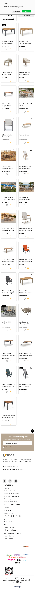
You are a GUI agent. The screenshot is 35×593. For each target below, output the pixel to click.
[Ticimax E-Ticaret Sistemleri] (17, 587)
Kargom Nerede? (9, 527)
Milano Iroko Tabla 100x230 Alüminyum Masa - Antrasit (26, 354)
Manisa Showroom (9, 536)
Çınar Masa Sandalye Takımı (26, 105)
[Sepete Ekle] (10, 49)
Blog (5, 524)
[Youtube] (16, 481)
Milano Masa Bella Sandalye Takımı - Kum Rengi (8, 229)
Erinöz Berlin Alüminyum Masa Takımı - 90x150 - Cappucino (25, 323)
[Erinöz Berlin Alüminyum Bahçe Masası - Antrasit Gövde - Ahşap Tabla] (9, 342)
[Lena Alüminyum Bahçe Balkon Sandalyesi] (26, 374)
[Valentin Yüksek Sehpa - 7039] (9, 93)
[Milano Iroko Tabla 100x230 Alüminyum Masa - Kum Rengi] (9, 249)
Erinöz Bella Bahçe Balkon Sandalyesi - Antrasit (8, 292)
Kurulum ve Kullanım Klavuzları (13, 533)
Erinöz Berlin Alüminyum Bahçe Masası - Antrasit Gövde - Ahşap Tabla (9, 354)
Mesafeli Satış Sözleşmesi (11, 493)
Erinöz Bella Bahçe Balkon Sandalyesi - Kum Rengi (26, 229)
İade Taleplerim (9, 513)
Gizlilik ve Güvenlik (9, 491)
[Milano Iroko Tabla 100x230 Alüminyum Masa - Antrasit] (26, 342)
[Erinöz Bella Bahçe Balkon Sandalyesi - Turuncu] (26, 249)
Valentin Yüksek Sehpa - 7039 (7, 105)
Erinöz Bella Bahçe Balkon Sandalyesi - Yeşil (8, 385)
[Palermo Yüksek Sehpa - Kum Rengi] (26, 31)
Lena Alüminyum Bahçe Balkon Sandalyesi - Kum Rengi (25, 167)
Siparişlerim (7, 510)
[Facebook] (4, 481)
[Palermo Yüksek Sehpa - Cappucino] (26, 280)
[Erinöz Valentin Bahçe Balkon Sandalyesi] (9, 124)
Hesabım (6, 507)
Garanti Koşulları (9, 499)
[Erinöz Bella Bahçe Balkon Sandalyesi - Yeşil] (9, 374)
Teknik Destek (8, 538)
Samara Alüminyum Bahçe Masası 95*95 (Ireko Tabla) (8, 416)
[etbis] (17, 571)
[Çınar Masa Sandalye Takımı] (26, 93)
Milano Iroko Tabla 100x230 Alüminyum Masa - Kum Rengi (9, 261)
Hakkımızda (7, 488)
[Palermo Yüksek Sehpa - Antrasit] (9, 31)
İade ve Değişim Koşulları (11, 501)
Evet (26, 11)
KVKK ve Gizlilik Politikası (11, 496)
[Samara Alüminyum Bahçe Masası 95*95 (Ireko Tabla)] (9, 405)
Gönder (29, 444)
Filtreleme (26, 15)
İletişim (6, 519)
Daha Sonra (16, 11)
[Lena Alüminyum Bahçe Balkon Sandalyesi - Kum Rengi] (26, 155)
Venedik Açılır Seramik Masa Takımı (24, 198)
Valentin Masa (24, 135)
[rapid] (26, 546)
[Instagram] (10, 481)
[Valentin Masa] (26, 124)
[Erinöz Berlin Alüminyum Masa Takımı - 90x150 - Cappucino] (26, 311)
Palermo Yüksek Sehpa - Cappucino (25, 292)
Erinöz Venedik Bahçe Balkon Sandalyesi (24, 73)
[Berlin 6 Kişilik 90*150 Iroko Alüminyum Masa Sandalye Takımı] (9, 311)
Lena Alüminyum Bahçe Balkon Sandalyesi (25, 385)
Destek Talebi (8, 522)
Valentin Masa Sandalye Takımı (7, 167)
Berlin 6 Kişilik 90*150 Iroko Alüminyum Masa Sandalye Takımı (7, 323)
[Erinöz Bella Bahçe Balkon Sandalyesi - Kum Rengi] (26, 218)
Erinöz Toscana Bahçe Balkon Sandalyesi (7, 73)
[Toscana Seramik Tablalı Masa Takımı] (9, 187)
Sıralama (9, 15)
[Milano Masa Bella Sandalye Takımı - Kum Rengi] (9, 218)
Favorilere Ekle (7, 49)
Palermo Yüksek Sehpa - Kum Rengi (25, 42)
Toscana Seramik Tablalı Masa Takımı (8, 198)
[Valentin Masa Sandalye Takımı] (9, 155)
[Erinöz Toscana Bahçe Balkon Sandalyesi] (9, 62)
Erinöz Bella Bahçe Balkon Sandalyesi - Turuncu (26, 261)
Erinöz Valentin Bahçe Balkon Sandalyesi (7, 136)
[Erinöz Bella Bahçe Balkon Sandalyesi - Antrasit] (9, 280)
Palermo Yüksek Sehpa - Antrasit (7, 42)
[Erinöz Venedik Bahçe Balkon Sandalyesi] (26, 62)
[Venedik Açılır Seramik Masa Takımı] (26, 187)
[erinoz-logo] (8, 455)
